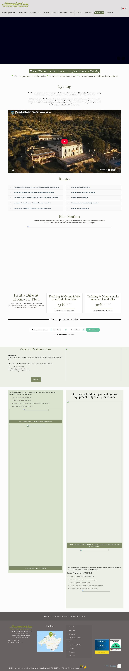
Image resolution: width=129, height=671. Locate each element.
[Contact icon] (115, 666)
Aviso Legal (48, 616)
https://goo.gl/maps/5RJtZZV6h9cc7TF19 (80, 576)
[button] (35, 187)
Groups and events (75, 638)
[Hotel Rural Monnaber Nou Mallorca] (15, 4)
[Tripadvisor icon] (113, 666)
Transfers (72, 655)
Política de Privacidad (62, 616)
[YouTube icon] (109, 666)
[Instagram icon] (111, 666)
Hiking (71, 641)
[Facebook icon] (105, 666)
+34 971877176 (14, 640)
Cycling (71, 648)
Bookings (72, 630)
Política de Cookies (78, 616)
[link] (93, 364)
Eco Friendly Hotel (75, 645)
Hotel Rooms (73, 627)
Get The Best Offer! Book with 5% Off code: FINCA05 (66, 71)
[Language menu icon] (124, 8)
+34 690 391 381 (18, 367)
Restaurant (72, 634)
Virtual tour (72, 652)
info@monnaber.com (16, 642)
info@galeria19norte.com (20, 369)
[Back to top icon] (119, 666)
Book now (93, 330)
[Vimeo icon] (107, 666)
